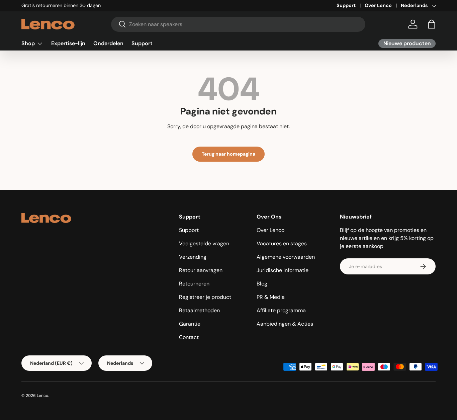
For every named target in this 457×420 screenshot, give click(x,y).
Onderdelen (108, 43)
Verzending (192, 256)
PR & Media (271, 297)
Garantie (189, 323)
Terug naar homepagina (228, 154)
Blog (262, 283)
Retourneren (194, 283)
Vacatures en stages (282, 243)
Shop (28, 43)
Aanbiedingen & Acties (285, 323)
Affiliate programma (281, 310)
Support (346, 5)
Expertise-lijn (68, 43)
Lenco (42, 395)
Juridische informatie (282, 270)
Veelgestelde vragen (204, 243)
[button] (431, 24)
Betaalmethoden (199, 310)
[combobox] (238, 24)
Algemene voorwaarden (286, 256)
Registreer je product (205, 297)
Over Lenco (378, 5)
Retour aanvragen (200, 270)
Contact (189, 337)
